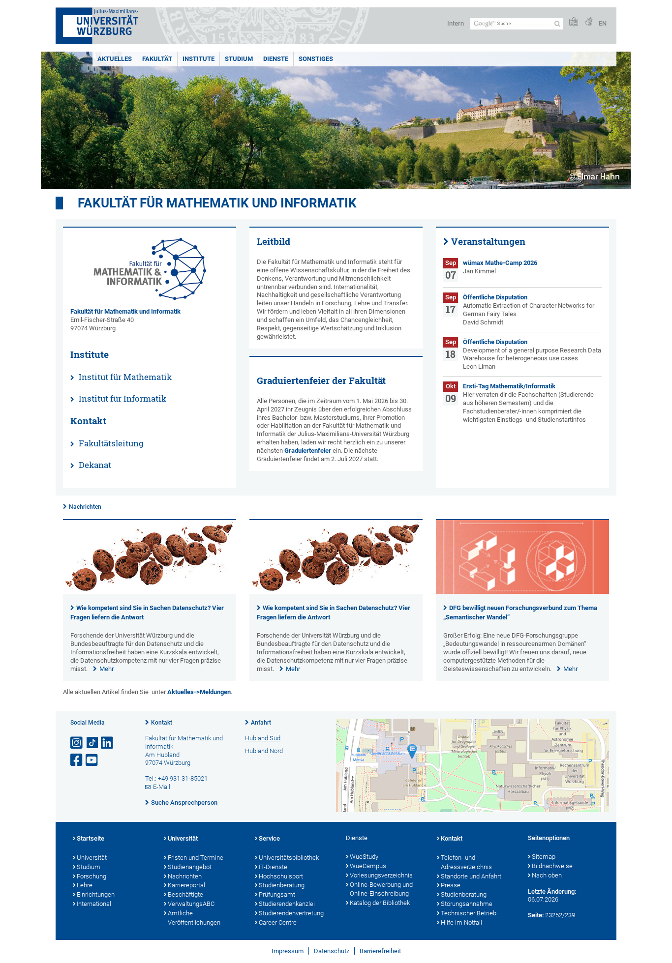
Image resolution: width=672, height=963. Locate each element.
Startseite (90, 838)
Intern (455, 23)
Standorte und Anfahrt (471, 876)
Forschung (91, 876)
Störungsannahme (466, 903)
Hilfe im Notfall (461, 922)
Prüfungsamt (277, 894)
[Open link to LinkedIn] (108, 743)
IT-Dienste (273, 867)
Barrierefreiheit (380, 951)
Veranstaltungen (488, 241)
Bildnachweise (552, 866)
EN (603, 23)
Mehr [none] (106, 668)
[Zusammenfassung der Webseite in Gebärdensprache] (588, 22)
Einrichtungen (96, 894)
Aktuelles (114, 58)
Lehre (84, 885)
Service (269, 838)
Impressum (288, 951)
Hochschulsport (281, 876)
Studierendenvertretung (291, 913)
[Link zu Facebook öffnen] (77, 760)
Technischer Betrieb (468, 913)
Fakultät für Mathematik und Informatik (217, 203)
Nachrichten (85, 506)
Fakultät (157, 58)
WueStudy (364, 856)
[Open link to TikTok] (92, 743)
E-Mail (161, 786)
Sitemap (543, 856)
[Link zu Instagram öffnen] (77, 743)
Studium (239, 58)
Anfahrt (261, 722)
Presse (450, 885)
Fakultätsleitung (111, 443)
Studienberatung (282, 885)
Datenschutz (331, 951)
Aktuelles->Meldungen (199, 692)
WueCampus (368, 866)
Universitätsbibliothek (289, 857)
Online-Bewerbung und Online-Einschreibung (381, 889)
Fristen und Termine (195, 857)
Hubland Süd (262, 738)
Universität (92, 857)
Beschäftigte (185, 894)
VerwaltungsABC (191, 903)
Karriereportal (186, 885)
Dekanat (95, 465)
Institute (198, 58)
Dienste (275, 58)
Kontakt (161, 722)
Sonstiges (316, 58)
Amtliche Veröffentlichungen (194, 917)
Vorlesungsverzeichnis (381, 875)
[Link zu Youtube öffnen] (92, 760)
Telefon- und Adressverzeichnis (466, 862)
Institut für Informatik (122, 398)
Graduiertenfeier (307, 450)
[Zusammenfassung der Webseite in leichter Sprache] (573, 22)
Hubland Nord (264, 751)
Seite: (536, 915)
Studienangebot (190, 867)
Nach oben (547, 875)
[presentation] (149, 591)
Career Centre (278, 922)
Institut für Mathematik (125, 377)
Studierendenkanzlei (287, 903)
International (94, 903)
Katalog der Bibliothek (380, 902)
